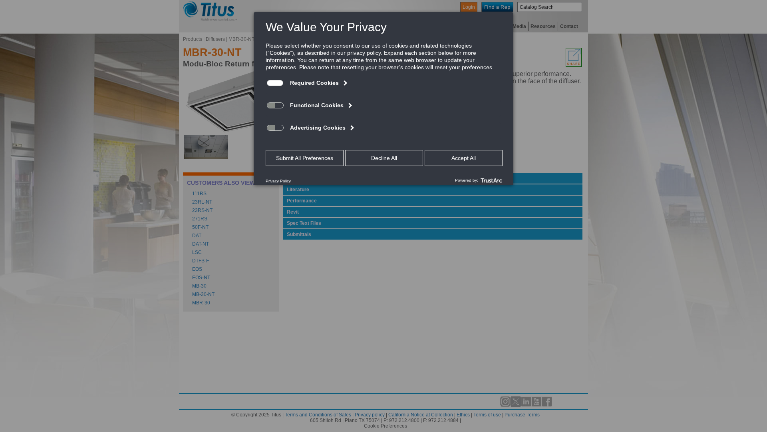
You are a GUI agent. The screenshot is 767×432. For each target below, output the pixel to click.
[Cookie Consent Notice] (383, 98)
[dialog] (383, 98)
